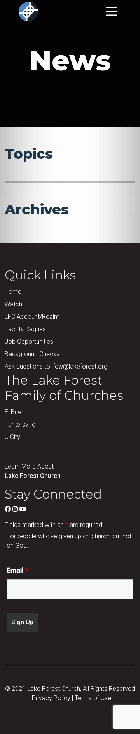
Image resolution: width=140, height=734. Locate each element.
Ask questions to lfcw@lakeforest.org (56, 366)
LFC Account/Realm (32, 316)
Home (13, 291)
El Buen (14, 412)
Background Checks (32, 354)
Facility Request (26, 329)
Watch (13, 304)
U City (12, 437)
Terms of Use (93, 698)
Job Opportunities (29, 341)
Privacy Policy (51, 698)
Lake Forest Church (33, 475)
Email (17, 570)
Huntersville (20, 424)
